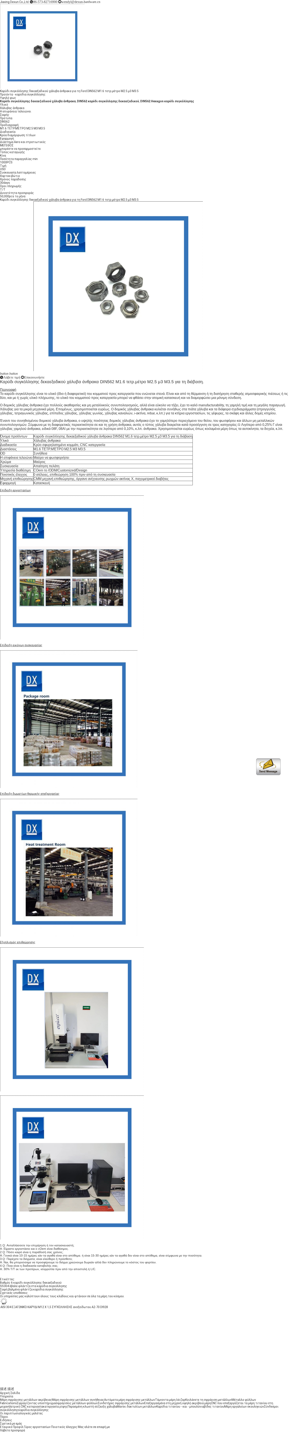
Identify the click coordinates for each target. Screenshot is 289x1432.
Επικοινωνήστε (34, 377)
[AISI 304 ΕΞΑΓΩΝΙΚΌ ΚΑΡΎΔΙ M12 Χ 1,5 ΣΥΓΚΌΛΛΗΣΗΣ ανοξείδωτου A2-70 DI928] (42, 1381)
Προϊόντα (6, 94)
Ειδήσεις (6, 1420)
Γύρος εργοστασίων (37, 1427)
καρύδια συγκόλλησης (30, 94)
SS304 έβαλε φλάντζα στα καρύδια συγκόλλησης (33, 1286)
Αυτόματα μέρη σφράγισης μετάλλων (129, 1399)
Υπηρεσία (6, 1396)
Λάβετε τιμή (11, 377)
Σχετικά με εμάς (11, 1423)
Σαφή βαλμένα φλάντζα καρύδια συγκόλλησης (31, 1289)
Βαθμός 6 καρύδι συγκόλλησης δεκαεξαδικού (31, 1282)
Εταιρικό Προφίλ (11, 1427)
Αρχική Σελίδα (10, 1393)
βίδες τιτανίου (214, 1406)
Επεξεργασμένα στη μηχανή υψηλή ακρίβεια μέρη (177, 1403)
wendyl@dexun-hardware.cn (80, 1)
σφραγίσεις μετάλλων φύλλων (77, 1403)
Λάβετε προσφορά (12, 1430)
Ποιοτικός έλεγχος (64, 1427)
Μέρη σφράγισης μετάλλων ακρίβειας (26, 1399)
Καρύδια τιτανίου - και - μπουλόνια (180, 1406)
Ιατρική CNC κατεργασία (26, 1406)
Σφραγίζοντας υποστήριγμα (36, 1403)
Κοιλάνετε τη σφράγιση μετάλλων (208, 1399)
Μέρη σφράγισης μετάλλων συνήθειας (78, 1399)
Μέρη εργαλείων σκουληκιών (244, 1406)
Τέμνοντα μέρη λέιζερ (170, 1399)
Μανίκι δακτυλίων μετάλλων (136, 1406)
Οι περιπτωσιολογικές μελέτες (21, 1413)
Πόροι (4, 1416)
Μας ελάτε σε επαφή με (94, 1427)
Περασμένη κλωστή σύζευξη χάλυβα (92, 1406)
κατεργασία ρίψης (55, 1406)
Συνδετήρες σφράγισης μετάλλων (121, 1403)
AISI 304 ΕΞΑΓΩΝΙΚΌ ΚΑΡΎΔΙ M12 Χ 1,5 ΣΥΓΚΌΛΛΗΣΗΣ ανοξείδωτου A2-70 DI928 (53, 1385)
